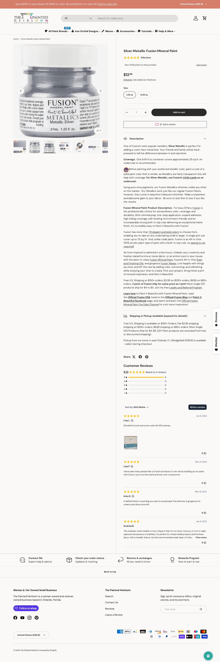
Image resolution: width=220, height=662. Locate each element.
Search (109, 596)
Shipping (128, 79)
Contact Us (111, 602)
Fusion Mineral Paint (161, 259)
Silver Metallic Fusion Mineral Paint (35, 39)
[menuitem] (57, 31)
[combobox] (119, 18)
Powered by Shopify (48, 650)
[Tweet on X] (134, 357)
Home (15, 39)
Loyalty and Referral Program (185, 287)
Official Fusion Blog (176, 297)
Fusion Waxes (168, 263)
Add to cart (179, 112)
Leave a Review (114, 614)
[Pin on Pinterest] (146, 357)
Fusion (196, 208)
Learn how (130, 293)
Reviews (110, 608)
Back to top (110, 571)
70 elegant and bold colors (164, 232)
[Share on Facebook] (140, 357)
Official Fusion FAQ (139, 297)
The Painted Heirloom (29, 650)
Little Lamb (190, 177)
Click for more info (104, 4)
